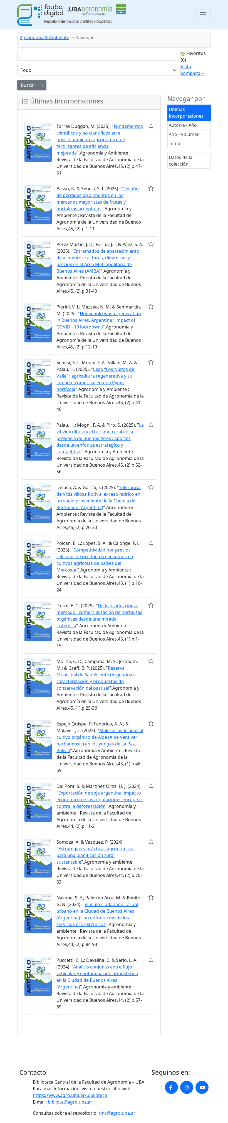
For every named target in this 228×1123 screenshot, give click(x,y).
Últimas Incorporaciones (186, 112)
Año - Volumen (184, 134)
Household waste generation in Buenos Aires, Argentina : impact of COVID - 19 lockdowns (98, 320)
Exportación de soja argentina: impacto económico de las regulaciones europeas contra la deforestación (99, 799)
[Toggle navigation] (203, 14)
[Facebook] (171, 1087)
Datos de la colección (180, 160)
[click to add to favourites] (151, 125)
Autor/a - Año (183, 125)
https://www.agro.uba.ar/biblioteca (70, 1095)
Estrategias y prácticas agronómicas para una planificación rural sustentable (95, 855)
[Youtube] (202, 1087)
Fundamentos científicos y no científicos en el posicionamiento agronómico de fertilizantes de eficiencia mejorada (99, 139)
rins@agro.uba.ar (117, 1113)
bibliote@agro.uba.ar (70, 1102)
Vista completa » (192, 70)
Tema (174, 143)
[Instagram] (186, 1087)
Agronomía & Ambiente (44, 37)
